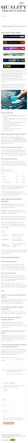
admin (7, 364)
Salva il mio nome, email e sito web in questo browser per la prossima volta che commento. (13, 418)
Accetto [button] (12, 439)
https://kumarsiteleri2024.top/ (8, 359)
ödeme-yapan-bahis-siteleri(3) (16, 364)
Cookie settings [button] (5, 439)
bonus (22, 325)
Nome (4, 399)
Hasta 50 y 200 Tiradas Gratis (14, 374)
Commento (6, 390)
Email (4, 405)
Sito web (5, 410)
